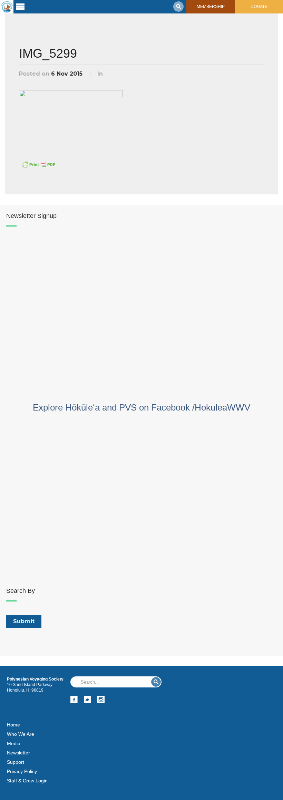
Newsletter (18, 752)
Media (13, 743)
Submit (156, 682)
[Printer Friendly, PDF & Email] (38, 164)
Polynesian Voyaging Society (6, 6)
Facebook (74, 699)
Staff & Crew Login (27, 780)
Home (13, 724)
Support (15, 762)
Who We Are (20, 734)
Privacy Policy (22, 771)
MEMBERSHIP (211, 6)
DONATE (259, 6)
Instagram (101, 699)
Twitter (87, 699)
